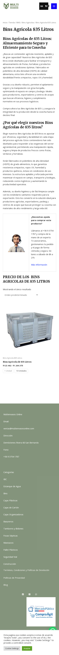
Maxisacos (8, 542)
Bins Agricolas (28, 22)
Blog (5, 584)
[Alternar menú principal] (54, 6)
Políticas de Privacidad (14, 577)
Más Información (39, 264)
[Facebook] (23, 594)
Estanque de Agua (12, 486)
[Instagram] (29, 594)
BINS (18, 22)
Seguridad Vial (10, 556)
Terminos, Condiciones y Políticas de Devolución (26, 570)
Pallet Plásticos (10, 549)
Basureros (8, 521)
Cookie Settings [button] (12, 648)
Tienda (12, 22)
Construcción (9, 563)
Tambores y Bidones (13, 528)
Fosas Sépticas (10, 535)
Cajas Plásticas (10, 500)
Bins (5, 493)
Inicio (5, 22)
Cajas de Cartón (11, 507)
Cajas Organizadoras (13, 514)
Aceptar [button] (27, 648)
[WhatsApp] (36, 594)
